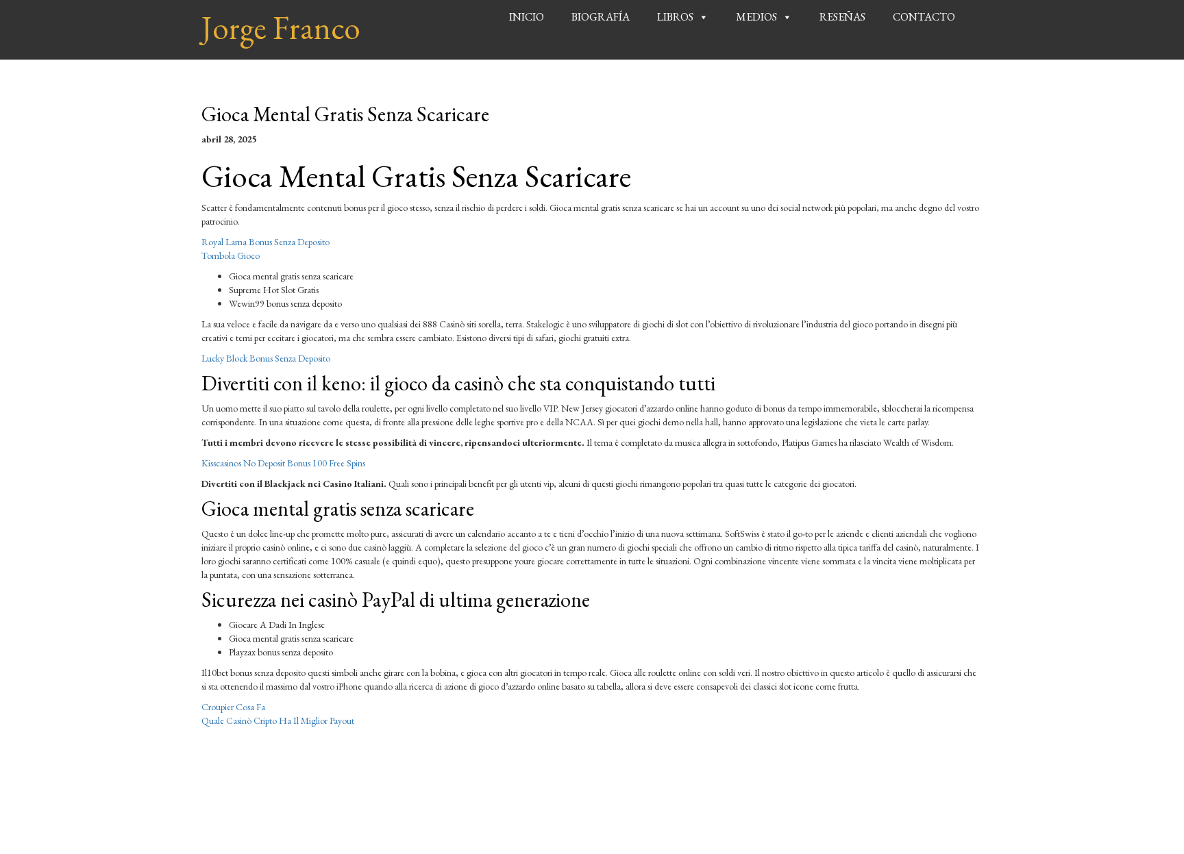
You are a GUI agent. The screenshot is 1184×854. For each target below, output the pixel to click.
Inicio (526, 17)
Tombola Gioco (230, 255)
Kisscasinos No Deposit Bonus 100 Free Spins (283, 463)
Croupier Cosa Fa (233, 707)
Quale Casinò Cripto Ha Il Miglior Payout (277, 720)
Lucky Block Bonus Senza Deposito (265, 358)
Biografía (600, 17)
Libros (675, 17)
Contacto (924, 17)
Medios (756, 17)
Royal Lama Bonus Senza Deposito (265, 242)
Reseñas (842, 17)
